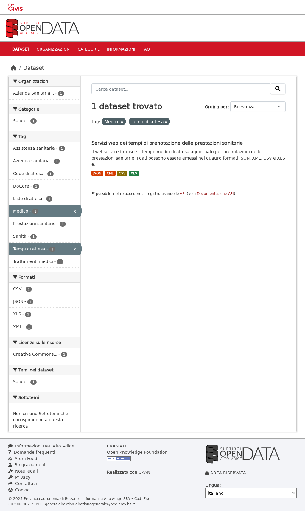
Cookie (22, 490)
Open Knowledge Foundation (137, 452)
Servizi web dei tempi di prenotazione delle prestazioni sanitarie (167, 142)
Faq (146, 49)
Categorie (89, 49)
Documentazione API (215, 193)
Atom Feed (25, 458)
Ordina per (216, 106)
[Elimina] (122, 121)
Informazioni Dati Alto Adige (44, 446)
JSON (97, 173)
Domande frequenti (34, 452)
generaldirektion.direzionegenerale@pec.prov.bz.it (90, 504)
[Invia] (278, 88)
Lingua (212, 485)
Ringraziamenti (30, 465)
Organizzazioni (54, 49)
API (183, 193)
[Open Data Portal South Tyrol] (42, 27)
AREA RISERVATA (228, 473)
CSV (122, 173)
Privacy (22, 477)
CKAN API (116, 446)
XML (110, 173)
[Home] (14, 68)
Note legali (26, 471)
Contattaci (25, 483)
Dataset (20, 49)
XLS (134, 173)
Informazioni (121, 49)
